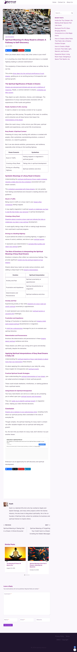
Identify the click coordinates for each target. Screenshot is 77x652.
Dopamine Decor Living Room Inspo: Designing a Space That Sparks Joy (63, 56)
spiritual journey (39, 239)
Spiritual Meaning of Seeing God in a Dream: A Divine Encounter (13, 528)
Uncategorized (9, 37)
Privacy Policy (59, 636)
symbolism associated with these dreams (21, 189)
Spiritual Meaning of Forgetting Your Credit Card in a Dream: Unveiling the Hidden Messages (40, 529)
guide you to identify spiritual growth (23, 401)
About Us (70, 2)
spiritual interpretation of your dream (33, 376)
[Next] (47, 560)
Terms (68, 636)
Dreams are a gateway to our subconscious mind (21, 412)
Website (39, 619)
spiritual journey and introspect (31, 396)
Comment (7, 594)
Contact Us (61, 2)
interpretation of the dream (14, 120)
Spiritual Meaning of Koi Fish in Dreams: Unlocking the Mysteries (38, 565)
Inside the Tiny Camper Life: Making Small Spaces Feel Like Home (64, 23)
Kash (11, 504)
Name (6, 619)
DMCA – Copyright (62, 640)
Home (54, 2)
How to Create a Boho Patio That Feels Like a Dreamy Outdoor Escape (64, 41)
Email (22, 619)
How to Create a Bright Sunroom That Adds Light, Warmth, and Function (63, 49)
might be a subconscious (15, 328)
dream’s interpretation (31, 270)
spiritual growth (34, 369)
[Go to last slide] (7, 560)
